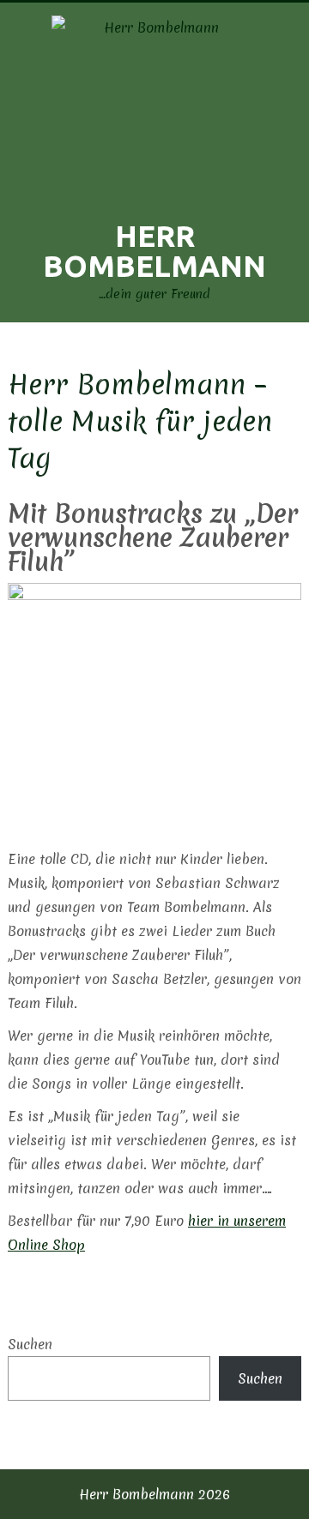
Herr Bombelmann (154, 251)
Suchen (30, 1344)
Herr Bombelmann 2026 (154, 1494)
